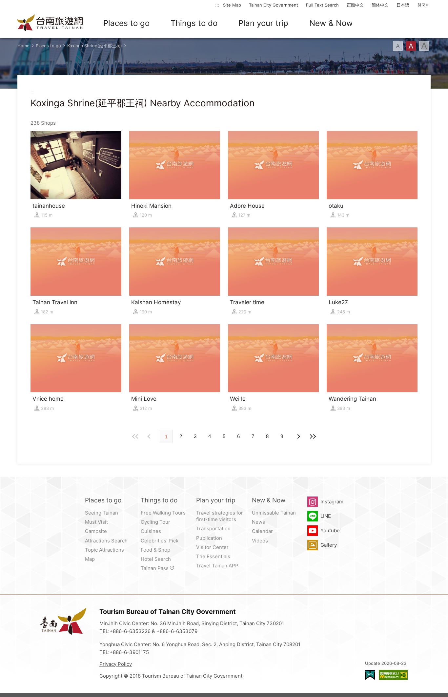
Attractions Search (106, 541)
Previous (298, 436)
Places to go (126, 23)
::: (217, 5)
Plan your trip (263, 23)
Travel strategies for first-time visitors (219, 516)
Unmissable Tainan (274, 513)
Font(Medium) (411, 46)
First (135, 436)
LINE (325, 516)
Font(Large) (424, 46)
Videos (260, 541)
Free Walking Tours (163, 513)
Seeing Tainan (101, 513)
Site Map (232, 5)
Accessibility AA (393, 675)
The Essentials (213, 556)
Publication (209, 538)
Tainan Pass (155, 568)
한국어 (423, 5)
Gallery (328, 545)
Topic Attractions (104, 550)
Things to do (194, 23)
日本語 (403, 5)
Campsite (96, 531)
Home (23, 45)
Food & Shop (155, 550)
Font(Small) (398, 46)
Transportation (213, 528)
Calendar (262, 531)
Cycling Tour (155, 522)
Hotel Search (156, 559)
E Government (370, 675)
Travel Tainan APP (217, 565)
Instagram (331, 501)
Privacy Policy (115, 664)
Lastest (312, 436)
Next (149, 436)
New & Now (331, 23)
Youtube (330, 530)
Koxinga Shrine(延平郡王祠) (94, 45)
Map (90, 559)
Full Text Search (322, 5)
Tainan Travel (50, 23)
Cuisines (151, 531)
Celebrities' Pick (159, 541)
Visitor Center (212, 547)
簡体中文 (380, 5)
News (258, 522)
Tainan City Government (273, 5)
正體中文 (355, 5)
